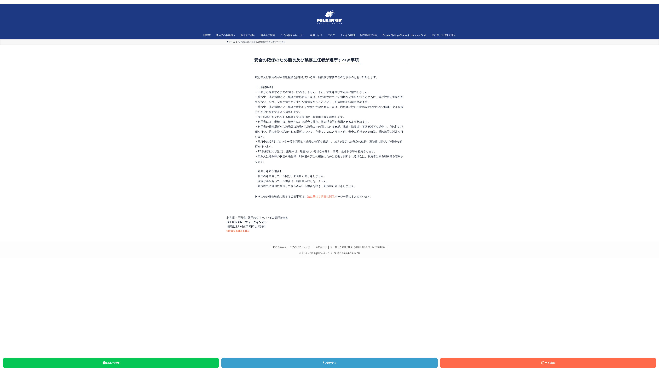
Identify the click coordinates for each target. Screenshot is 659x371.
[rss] (426, 2)
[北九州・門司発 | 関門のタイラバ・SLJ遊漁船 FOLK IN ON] (329, 18)
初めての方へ (279, 247)
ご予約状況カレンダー (301, 247)
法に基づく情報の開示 (321, 196)
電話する (331, 362)
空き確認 (550, 362)
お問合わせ (321, 247)
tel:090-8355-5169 (238, 230)
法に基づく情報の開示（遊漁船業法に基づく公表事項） (358, 247)
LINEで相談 (113, 362)
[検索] (430, 2)
